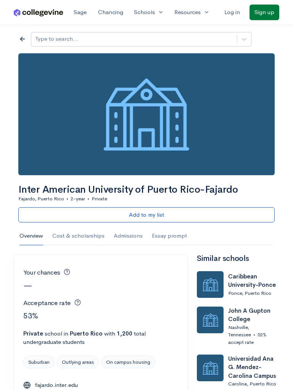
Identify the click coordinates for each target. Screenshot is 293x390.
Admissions (128, 235)
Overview (31, 235)
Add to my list (146, 214)
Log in (232, 12)
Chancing (110, 12)
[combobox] (36, 39)
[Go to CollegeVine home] (38, 12)
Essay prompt (169, 235)
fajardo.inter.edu (56, 384)
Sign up (264, 12)
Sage (80, 12)
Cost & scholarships (78, 235)
